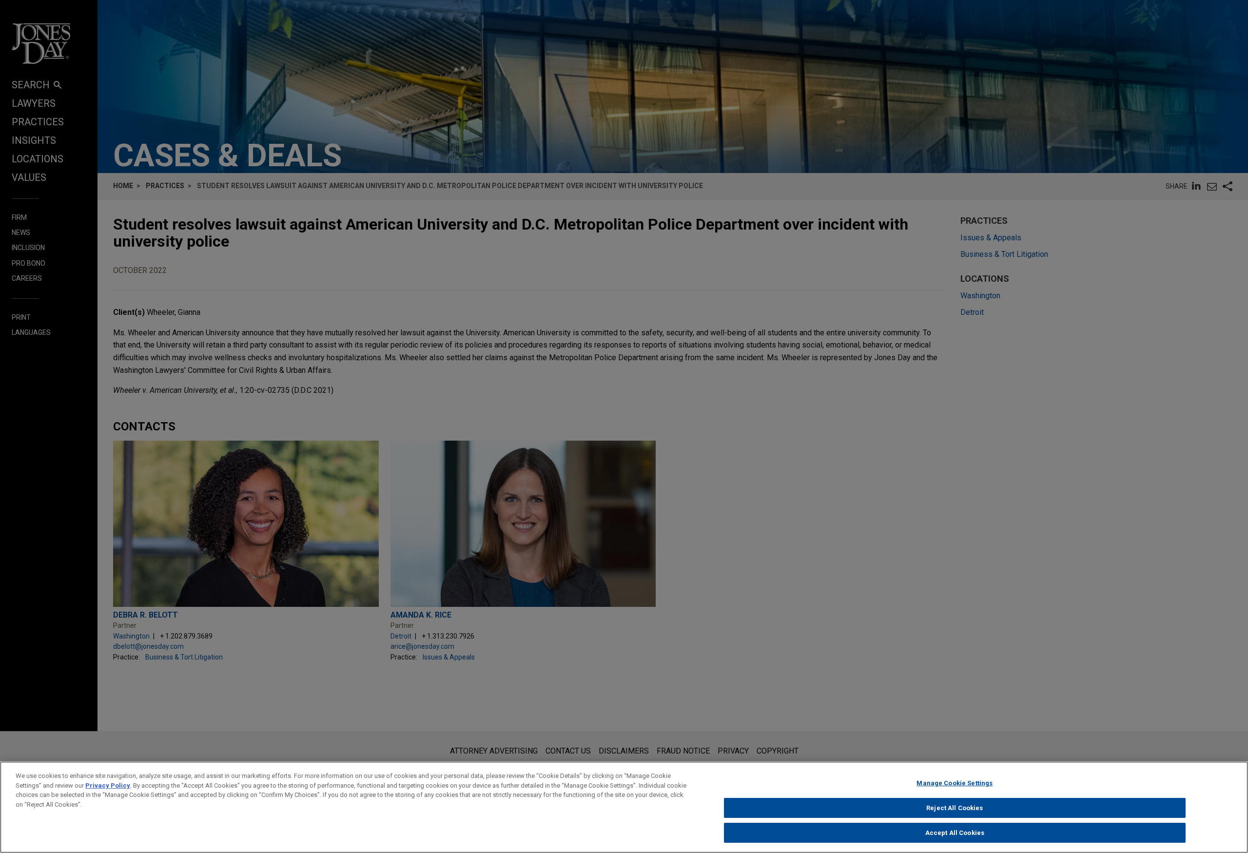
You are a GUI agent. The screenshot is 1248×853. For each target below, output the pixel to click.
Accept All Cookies (954, 832)
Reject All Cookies (954, 808)
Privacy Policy (107, 785)
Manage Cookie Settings (954, 783)
